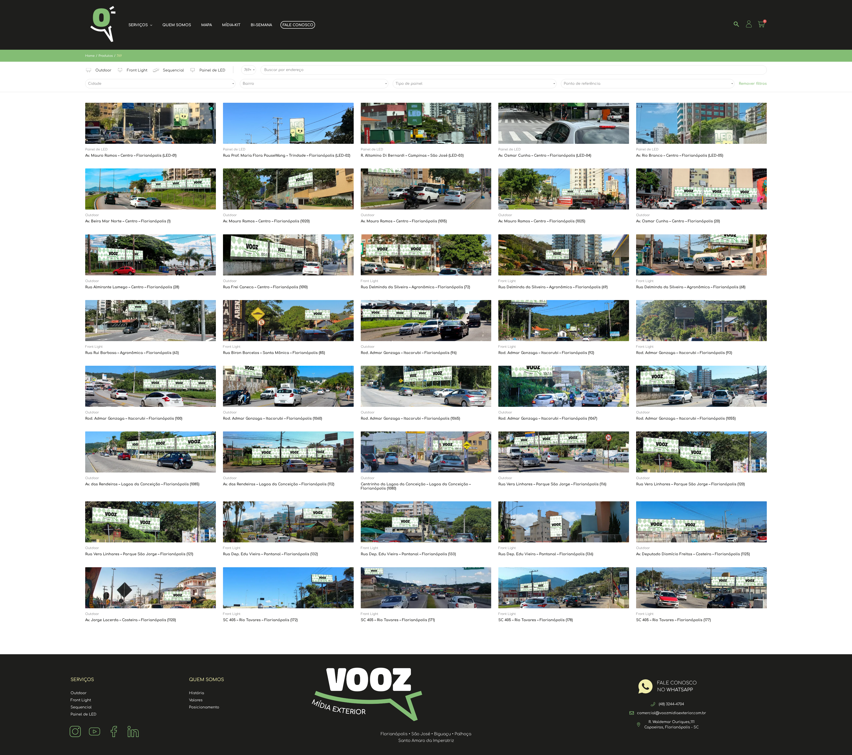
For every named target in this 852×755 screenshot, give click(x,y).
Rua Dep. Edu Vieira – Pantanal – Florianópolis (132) (270, 554)
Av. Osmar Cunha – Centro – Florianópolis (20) (678, 221)
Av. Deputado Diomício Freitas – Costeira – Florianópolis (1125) (693, 554)
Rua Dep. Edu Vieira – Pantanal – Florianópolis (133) (408, 554)
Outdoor (92, 215)
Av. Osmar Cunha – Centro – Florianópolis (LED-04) (544, 156)
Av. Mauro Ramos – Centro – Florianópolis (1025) (541, 221)
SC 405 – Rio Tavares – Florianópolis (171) (398, 620)
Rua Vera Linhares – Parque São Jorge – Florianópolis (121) (139, 554)
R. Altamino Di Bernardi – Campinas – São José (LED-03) (412, 156)
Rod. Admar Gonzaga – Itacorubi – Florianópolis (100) (133, 419)
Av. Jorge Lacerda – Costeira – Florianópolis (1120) (130, 620)
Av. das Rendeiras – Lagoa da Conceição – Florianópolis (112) (278, 484)
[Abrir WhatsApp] (841, 744)
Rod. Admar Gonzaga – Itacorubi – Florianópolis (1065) (410, 419)
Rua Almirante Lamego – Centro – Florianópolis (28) (132, 287)
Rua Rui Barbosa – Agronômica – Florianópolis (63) (132, 353)
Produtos (106, 55)
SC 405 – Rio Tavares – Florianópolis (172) (260, 620)
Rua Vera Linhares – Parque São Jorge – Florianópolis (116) (552, 484)
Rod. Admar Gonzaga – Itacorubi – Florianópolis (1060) (272, 419)
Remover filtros (753, 84)
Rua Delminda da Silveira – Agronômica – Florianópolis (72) (415, 287)
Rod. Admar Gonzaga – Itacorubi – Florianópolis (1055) (686, 419)
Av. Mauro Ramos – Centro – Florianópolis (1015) (404, 221)
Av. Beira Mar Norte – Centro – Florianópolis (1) (127, 221)
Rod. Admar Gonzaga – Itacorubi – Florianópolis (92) (546, 353)
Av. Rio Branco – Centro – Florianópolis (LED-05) (679, 156)
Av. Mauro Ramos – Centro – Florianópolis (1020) (266, 221)
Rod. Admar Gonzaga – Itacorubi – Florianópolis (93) (684, 353)
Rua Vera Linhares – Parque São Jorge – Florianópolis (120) (690, 484)
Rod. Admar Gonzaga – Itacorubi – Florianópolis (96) (408, 353)
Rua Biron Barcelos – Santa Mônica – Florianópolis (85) (274, 353)
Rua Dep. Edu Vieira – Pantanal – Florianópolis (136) (545, 554)
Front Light (369, 281)
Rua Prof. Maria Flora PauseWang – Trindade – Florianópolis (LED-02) (286, 156)
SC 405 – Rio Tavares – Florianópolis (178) (535, 620)
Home (90, 55)
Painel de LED (96, 149)
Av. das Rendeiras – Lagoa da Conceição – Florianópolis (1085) (142, 484)
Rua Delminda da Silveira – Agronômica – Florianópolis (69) (552, 287)
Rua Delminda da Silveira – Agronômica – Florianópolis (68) (690, 287)
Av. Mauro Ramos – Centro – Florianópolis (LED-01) (130, 156)
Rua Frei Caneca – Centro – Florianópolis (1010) (265, 287)
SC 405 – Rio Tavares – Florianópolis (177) (673, 620)
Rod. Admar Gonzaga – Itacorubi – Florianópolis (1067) (547, 419)
